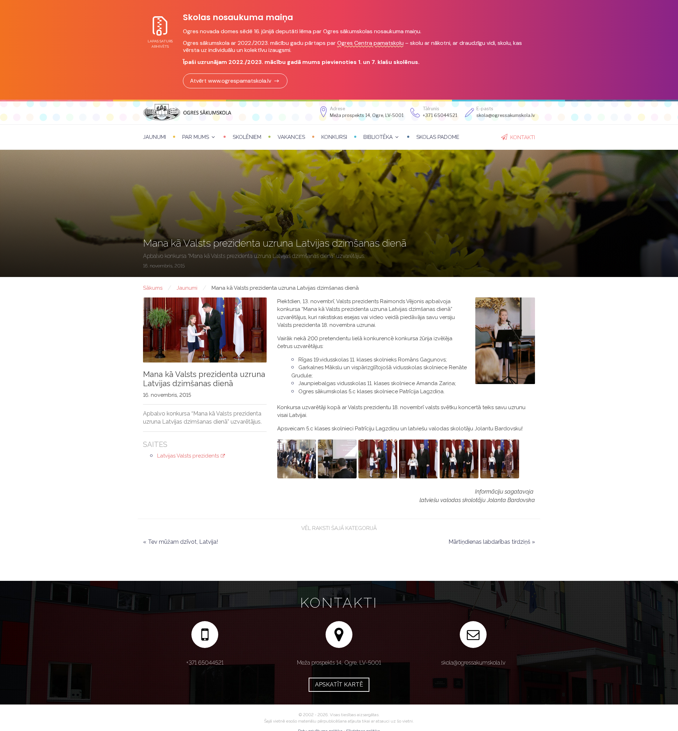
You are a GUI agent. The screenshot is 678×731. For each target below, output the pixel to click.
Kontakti (522, 137)
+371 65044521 (440, 115)
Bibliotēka (378, 137)
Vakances (291, 137)
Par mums (195, 137)
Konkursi (334, 137)
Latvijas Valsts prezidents (188, 456)
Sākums (152, 288)
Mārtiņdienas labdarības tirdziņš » (491, 541)
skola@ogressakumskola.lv (473, 662)
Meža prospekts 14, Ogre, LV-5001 (367, 115)
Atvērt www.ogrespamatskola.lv (230, 80)
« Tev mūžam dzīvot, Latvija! (180, 541)
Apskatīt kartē (339, 684)
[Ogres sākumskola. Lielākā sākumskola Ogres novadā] (187, 111)
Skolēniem (247, 137)
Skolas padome (437, 137)
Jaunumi (154, 137)
